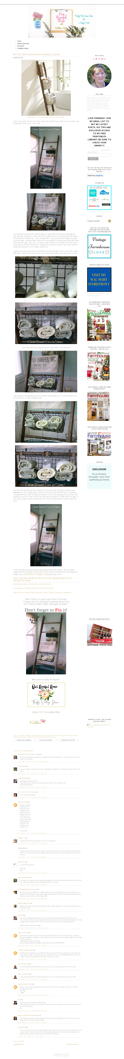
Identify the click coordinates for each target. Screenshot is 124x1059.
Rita (19, 999)
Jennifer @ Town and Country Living (28, 754)
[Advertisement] (99, 522)
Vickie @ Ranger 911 (24, 903)
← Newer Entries (18, 1044)
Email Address (93, 152)
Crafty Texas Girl (23, 932)
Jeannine (20, 915)
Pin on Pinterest (46, 740)
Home (19, 41)
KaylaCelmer (21, 1027)
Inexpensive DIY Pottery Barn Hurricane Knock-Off (33, 588)
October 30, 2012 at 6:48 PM (32, 898)
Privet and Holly (22, 802)
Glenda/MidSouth (23, 778)
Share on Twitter (68, 740)
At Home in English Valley (25, 950)
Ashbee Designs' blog (38, 574)
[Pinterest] (99, 59)
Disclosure (20, 46)
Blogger (65, 1054)
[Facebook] (93, 59)
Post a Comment (19, 1041)
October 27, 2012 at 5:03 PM (32, 833)
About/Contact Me (23, 43)
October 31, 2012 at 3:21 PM (32, 959)
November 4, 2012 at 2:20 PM (32, 1011)
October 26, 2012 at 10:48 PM (33, 761)
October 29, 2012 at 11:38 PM (33, 843)
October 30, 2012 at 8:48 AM (32, 857)
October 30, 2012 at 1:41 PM (32, 873)
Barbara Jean (21, 862)
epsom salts (41, 735)
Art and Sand (21, 766)
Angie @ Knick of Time (24, 984)
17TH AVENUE (64, 1056)
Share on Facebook (24, 740)
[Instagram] (102, 59)
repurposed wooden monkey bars (44, 737)
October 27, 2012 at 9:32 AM (32, 787)
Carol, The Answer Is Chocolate (26, 792)
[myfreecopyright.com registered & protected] (99, 727)
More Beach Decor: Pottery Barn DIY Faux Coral (32, 584)
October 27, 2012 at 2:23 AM (32, 773)
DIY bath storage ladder (27, 735)
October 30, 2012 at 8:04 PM (32, 945)
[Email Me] (104, 59)
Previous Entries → (73, 1044)
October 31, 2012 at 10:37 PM (33, 969)
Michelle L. (21, 838)
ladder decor (50, 735)
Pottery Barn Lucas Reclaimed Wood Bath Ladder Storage (46, 117)
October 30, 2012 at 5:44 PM (32, 885)
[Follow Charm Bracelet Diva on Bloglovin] (95, 176)
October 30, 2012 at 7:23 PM (32, 910)
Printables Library (22, 48)
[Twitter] (96, 59)
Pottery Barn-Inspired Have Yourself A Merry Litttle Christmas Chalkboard (42, 592)
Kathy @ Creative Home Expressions (28, 1015)
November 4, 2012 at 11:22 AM (33, 995)
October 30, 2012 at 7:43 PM (32, 928)
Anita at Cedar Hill (23, 964)
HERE (41, 712)
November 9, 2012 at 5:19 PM (32, 1022)
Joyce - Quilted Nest (23, 877)
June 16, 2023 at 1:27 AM (30, 1036)
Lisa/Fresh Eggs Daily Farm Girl (27, 889)
